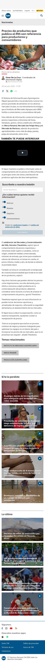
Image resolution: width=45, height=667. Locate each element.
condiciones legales (20, 225)
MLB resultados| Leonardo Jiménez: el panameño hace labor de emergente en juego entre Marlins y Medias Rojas (22, 585)
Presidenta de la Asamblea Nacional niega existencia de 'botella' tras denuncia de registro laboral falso (22, 423)
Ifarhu (33, 10)
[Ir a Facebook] (3, 628)
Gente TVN (5, 643)
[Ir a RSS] (16, 628)
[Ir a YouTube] (11, 628)
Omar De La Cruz (20, 78)
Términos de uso (7, 647)
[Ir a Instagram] (6, 628)
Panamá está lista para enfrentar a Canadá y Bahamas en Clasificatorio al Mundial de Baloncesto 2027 (21, 610)
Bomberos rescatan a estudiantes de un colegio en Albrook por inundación (22, 497)
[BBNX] (4, 658)
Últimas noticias (6, 10)
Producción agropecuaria (15, 360)
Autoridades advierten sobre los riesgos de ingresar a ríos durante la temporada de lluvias (21, 448)
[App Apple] (3, 637)
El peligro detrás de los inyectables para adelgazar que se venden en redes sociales (21, 398)
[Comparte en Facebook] (3, 91)
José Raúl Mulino (18, 10)
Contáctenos (6, 651)
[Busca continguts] (41, 15)
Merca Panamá (10, 353)
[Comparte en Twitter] (7, 91)
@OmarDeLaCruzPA (15, 82)
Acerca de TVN (28, 647)
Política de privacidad (30, 643)
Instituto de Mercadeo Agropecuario (20, 346)
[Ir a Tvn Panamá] (21, 15)
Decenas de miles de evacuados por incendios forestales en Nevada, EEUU (22, 535)
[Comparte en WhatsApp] (11, 91)
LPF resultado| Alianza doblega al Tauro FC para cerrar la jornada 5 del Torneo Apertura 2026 (22, 560)
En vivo (40, 10)
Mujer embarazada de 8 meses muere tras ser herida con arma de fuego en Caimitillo (22, 473)
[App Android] (8, 637)
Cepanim (27, 10)
